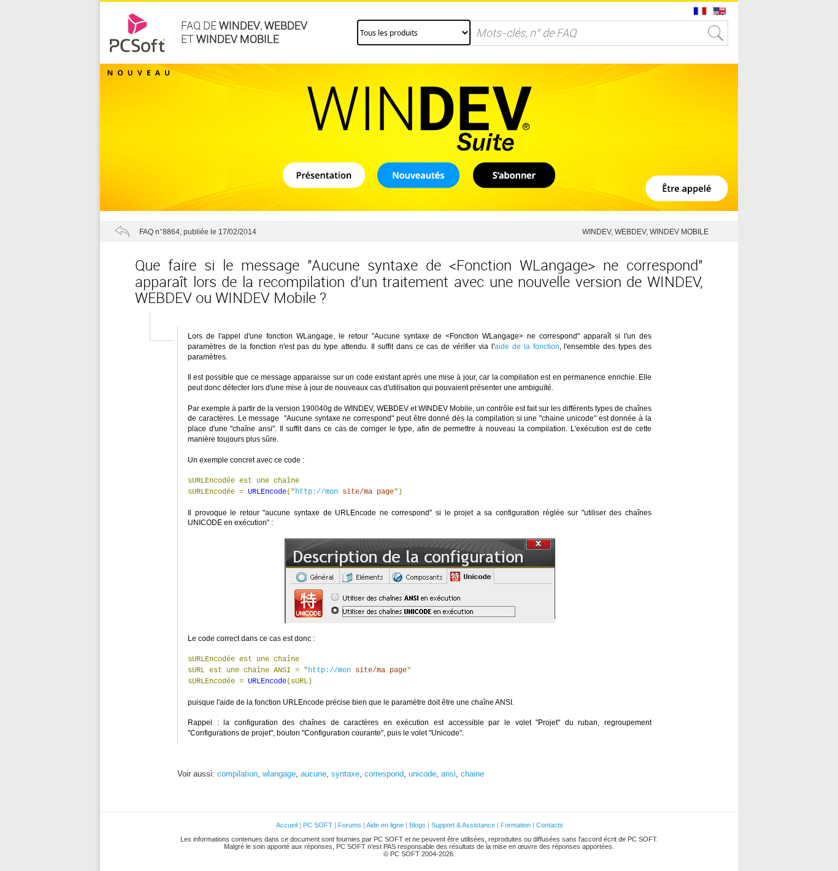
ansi (448, 773)
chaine (472, 773)
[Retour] (122, 231)
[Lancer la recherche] (716, 33)
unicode (422, 773)
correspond (384, 773)
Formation (516, 825)
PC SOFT (318, 825)
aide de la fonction (526, 346)
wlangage (279, 773)
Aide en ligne (385, 825)
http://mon (316, 492)
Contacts (549, 825)
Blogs (417, 825)
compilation (237, 773)
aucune (313, 773)
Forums (349, 825)
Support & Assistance (464, 825)
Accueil (287, 825)
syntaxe (345, 773)
